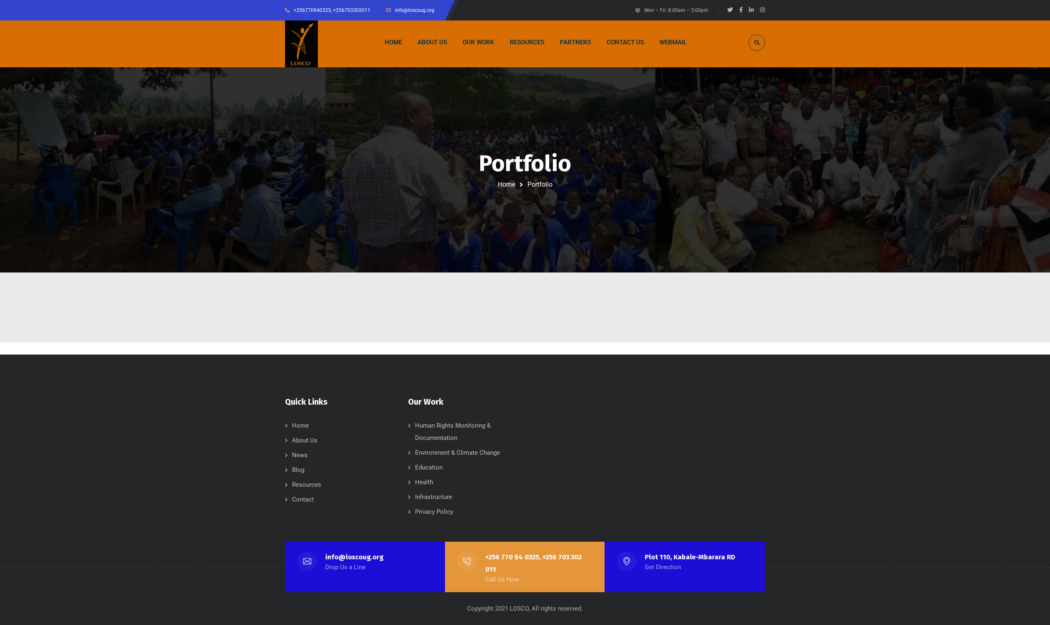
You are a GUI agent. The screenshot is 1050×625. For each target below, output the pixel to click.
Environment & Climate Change (457, 452)
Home (506, 184)
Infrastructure (433, 497)
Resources (306, 484)
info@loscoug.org (354, 557)
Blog (298, 470)
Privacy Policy (434, 511)
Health (424, 482)
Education (429, 467)
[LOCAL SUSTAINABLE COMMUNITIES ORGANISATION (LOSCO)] (301, 44)
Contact (303, 499)
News (300, 455)
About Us (304, 440)
